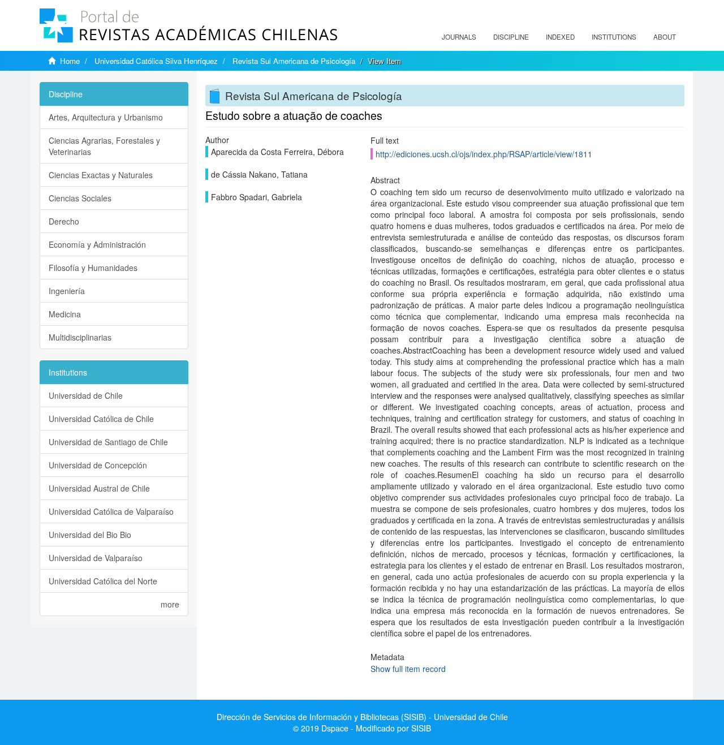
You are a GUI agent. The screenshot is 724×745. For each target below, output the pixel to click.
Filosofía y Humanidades (93, 267)
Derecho (64, 221)
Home (70, 60)
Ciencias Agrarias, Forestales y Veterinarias (104, 146)
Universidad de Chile (86, 395)
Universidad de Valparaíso (96, 557)
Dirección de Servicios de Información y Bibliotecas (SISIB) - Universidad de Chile (362, 716)
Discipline (511, 36)
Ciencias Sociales (80, 198)
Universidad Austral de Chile (99, 488)
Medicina (65, 314)
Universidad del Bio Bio (90, 534)
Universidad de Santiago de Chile (108, 441)
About (664, 36)
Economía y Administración (97, 244)
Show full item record (408, 668)
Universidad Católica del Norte (103, 581)
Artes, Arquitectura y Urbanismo (106, 117)
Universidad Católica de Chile (101, 418)
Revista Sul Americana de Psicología (293, 60)
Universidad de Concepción (98, 465)
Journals (459, 36)
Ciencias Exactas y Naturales (101, 174)
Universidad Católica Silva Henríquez (156, 60)
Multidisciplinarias (80, 337)
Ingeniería (67, 290)
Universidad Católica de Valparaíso (111, 511)
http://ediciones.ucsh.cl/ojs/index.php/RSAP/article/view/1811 (484, 154)
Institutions (614, 36)
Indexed (560, 36)
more (170, 604)
